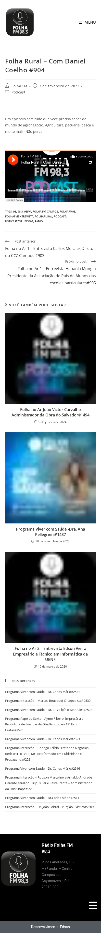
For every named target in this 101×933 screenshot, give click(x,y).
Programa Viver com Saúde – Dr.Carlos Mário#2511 (42, 797)
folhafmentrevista (19, 216)
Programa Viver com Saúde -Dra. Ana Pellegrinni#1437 (50, 531)
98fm (27, 211)
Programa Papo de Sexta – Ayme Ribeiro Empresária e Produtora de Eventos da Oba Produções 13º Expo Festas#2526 (44, 724)
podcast (60, 216)
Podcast (18, 92)
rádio (39, 221)
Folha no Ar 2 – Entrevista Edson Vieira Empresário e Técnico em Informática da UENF (50, 654)
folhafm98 (67, 211)
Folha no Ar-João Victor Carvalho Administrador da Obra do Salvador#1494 (50, 412)
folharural (43, 216)
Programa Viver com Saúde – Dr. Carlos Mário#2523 (42, 739)
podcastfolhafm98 (19, 221)
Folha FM (19, 86)
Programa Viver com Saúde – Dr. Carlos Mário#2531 (42, 691)
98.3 (20, 211)
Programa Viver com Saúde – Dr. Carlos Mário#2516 (42, 768)
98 (14, 211)
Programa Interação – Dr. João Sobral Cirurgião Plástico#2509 (49, 807)
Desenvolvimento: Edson (50, 927)
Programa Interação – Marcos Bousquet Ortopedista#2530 (47, 700)
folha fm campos (45, 211)
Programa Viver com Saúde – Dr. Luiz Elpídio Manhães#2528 (48, 709)
